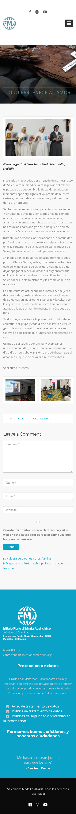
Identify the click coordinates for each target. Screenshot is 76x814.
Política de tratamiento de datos (37, 711)
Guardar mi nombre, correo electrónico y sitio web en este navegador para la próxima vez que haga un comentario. (37, 534)
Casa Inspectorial (42, 418)
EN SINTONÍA (14, 3)
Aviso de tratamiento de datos (35, 706)
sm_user (18, 418)
